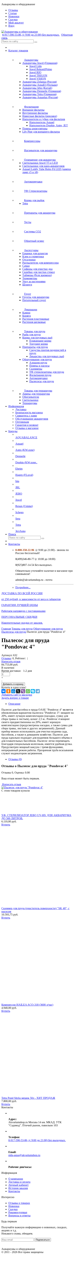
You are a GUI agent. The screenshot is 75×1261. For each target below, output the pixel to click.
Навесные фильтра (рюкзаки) (39, 116)
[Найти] (35, 42)
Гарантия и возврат (26, 425)
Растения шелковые (34, 322)
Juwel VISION (37, 78)
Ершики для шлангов (35, 253)
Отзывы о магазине (27, 428)
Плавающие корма (40, 340)
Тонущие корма (38, 343)
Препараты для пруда (35, 347)
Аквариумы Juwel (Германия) (39, 63)
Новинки (13, 1206)
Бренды (12, 431)
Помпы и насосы (39, 365)
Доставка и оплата (19, 1181)
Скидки (13, 1209)
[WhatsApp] (28, 691)
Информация (16, 406)
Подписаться (43, 1239)
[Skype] (33, 691)
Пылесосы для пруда (41, 381)
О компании (15, 1178)
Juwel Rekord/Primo (40, 69)
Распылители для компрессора (40, 262)
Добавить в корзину (13, 684)
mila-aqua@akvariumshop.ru (24, 1155)
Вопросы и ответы (19, 1215)
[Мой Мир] (13, 691)
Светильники (30, 400)
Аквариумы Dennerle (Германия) (41, 91)
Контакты (14, 544)
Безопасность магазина (29, 412)
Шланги (27, 284)
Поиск (12, 534)
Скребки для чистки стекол (38, 272)
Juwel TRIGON (38, 75)
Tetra (25, 203)
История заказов (18, 1188)
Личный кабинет (18, 1185)
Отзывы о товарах (19, 1203)
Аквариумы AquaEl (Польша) (40, 84)
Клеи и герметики (33, 256)
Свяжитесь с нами (26, 415)
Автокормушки (38, 378)
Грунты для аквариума (35, 297)
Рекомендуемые (17, 1212)
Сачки (26, 265)
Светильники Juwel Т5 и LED (40, 162)
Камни (26, 312)
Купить (5, 824)
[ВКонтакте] (3, 691)
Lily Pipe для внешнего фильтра (41, 131)
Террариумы (29, 403)
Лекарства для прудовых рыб (46, 356)
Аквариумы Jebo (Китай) (37, 88)
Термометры (29, 278)
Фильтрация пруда (40, 375)
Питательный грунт (34, 300)
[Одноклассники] (8, 691)
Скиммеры (35, 368)
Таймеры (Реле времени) (37, 275)
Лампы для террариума (36, 393)
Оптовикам (22, 421)
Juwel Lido (35, 66)
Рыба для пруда (31, 334)
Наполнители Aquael (41, 122)
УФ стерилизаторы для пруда (46, 371)
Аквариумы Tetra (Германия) (39, 94)
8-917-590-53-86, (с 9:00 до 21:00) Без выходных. (31, 34)
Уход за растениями (34, 281)
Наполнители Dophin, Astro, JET (48, 125)
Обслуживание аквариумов (31, 418)
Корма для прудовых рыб (37, 337)
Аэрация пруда (38, 362)
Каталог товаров (18, 50)
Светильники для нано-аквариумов (43, 166)
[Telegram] (38, 691)
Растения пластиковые (35, 318)
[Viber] (23, 691)
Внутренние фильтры (35, 112)
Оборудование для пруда (37, 359)
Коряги (26, 315)
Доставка (20, 409)
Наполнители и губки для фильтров (43, 119)
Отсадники (29, 259)
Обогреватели (30, 396)
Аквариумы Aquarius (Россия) (40, 97)
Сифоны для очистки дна (37, 268)
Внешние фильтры (33, 109)
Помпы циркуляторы (34, 128)
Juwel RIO (35, 72)
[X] (18, 691)
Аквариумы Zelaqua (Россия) (39, 81)
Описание (14, 703)
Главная (6, 628)
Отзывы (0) (15, 759)
